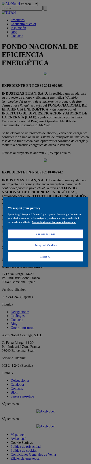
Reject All (45, 256)
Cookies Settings (45, 233)
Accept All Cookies (45, 245)
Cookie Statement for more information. (54, 221)
